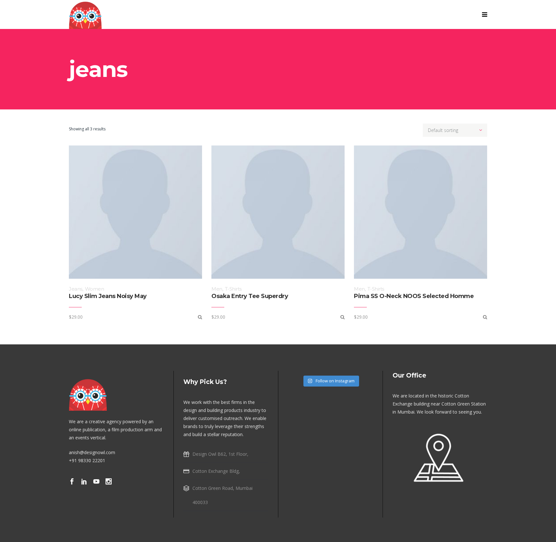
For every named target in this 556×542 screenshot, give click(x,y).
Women (94, 289)
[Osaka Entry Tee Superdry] (342, 317)
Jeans (75, 289)
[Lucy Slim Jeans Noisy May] (200, 317)
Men (216, 289)
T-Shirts (233, 289)
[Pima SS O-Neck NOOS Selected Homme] (485, 317)
